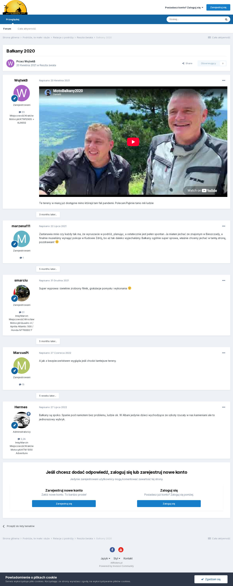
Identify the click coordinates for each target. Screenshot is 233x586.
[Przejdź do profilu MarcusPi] (21, 365)
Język (105, 558)
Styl (116, 558)
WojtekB (29, 61)
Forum (7, 28)
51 (22, 312)
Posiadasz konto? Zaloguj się (183, 7)
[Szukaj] (226, 19)
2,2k (23, 438)
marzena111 (21, 226)
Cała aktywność (27, 28)
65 (23, 111)
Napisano (54, 80)
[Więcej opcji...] (223, 80)
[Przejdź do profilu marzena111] (21, 239)
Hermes (21, 407)
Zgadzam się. (212, 579)
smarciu (21, 280)
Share (188, 63)
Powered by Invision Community (116, 566)
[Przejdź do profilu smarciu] (21, 293)
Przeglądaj (12, 19)
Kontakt (128, 558)
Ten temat (211, 19)
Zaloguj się (169, 503)
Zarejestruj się (218, 7)
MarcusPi (21, 353)
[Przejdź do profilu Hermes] (21, 420)
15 (22, 384)
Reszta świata (48, 65)
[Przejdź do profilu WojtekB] (10, 63)
